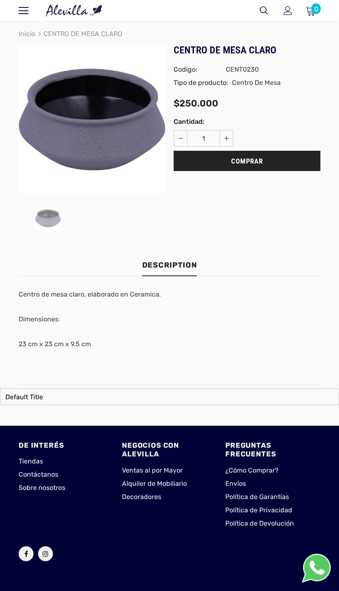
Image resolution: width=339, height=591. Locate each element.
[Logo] (74, 10)
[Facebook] (26, 553)
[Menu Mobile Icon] (24, 11)
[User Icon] (288, 10)
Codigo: (185, 69)
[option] (92, 119)
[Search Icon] (264, 11)
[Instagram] (45, 553)
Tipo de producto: (201, 83)
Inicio (27, 34)
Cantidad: (189, 121)
